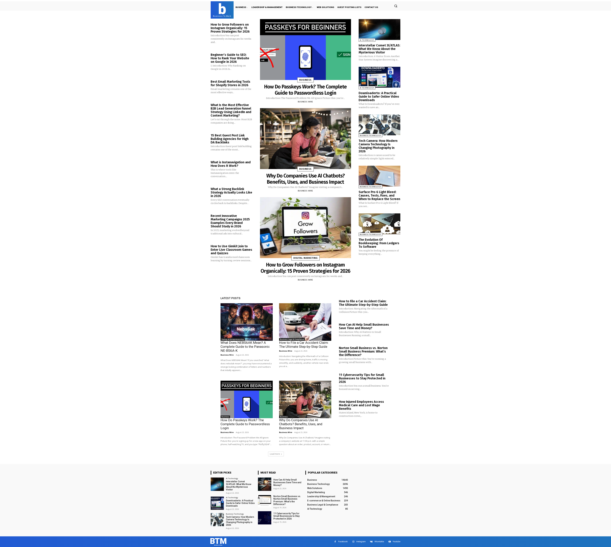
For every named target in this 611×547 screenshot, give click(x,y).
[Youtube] (389, 541)
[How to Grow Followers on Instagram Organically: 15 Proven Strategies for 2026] (305, 227)
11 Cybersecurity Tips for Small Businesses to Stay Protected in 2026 (362, 378)
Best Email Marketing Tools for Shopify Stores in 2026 (230, 83)
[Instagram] (353, 541)
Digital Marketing (305, 257)
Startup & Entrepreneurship (232, 339)
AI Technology (367, 40)
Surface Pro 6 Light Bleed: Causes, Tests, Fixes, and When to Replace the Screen (379, 195)
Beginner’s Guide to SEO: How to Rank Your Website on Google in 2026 (230, 58)
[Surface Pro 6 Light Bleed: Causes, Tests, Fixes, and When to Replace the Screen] (379, 176)
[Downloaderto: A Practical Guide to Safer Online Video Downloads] (379, 77)
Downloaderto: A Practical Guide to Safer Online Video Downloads (379, 96)
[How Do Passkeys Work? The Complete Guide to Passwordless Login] (305, 49)
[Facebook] (335, 541)
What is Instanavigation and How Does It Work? (231, 164)
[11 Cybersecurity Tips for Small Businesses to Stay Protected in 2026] (264, 517)
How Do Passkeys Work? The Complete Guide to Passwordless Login (305, 90)
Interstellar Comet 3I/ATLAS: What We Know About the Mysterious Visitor (379, 48)
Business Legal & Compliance (292, 339)
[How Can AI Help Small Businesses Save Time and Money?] (264, 484)
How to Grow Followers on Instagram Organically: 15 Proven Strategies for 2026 (230, 28)
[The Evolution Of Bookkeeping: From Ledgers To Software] (379, 223)
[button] (395, 5)
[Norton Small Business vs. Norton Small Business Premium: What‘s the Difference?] (264, 500)
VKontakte (379, 541)
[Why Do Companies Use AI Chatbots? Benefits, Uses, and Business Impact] (305, 138)
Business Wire (305, 102)
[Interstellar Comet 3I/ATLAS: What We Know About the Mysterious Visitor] (379, 29)
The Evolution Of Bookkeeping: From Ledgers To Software (379, 243)
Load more (275, 454)
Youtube (396, 541)
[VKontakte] (371, 541)
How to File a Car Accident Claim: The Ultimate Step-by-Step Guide (303, 345)
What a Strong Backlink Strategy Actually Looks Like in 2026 (231, 192)
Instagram (361, 541)
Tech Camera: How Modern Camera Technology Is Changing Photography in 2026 (378, 146)
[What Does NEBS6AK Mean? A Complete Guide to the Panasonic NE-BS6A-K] (247, 322)
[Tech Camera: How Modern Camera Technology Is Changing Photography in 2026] (379, 124)
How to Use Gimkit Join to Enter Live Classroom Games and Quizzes (231, 249)
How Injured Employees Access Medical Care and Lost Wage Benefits (361, 405)
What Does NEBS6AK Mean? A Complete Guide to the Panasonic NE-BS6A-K (245, 347)
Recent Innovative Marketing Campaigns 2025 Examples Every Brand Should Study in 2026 (230, 221)
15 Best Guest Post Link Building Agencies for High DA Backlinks (230, 138)
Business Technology (370, 136)
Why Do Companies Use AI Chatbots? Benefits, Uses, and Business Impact (305, 179)
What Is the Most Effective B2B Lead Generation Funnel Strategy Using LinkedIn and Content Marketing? (231, 110)
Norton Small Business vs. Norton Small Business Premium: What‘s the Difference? (363, 351)
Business (305, 79)
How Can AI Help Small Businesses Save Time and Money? (364, 326)
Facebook (343, 541)
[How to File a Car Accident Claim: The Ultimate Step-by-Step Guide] (305, 322)
